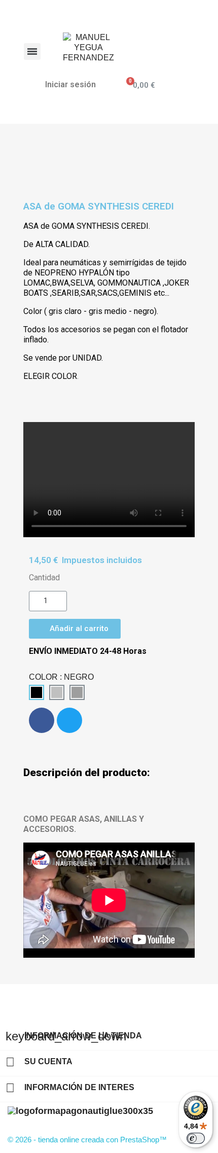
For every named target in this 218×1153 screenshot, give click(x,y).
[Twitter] (69, 720)
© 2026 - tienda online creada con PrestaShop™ (87, 1139)
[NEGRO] (36, 692)
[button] (75, 629)
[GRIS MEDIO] (77, 692)
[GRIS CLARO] (56, 692)
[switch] (196, 1138)
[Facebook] (41, 720)
